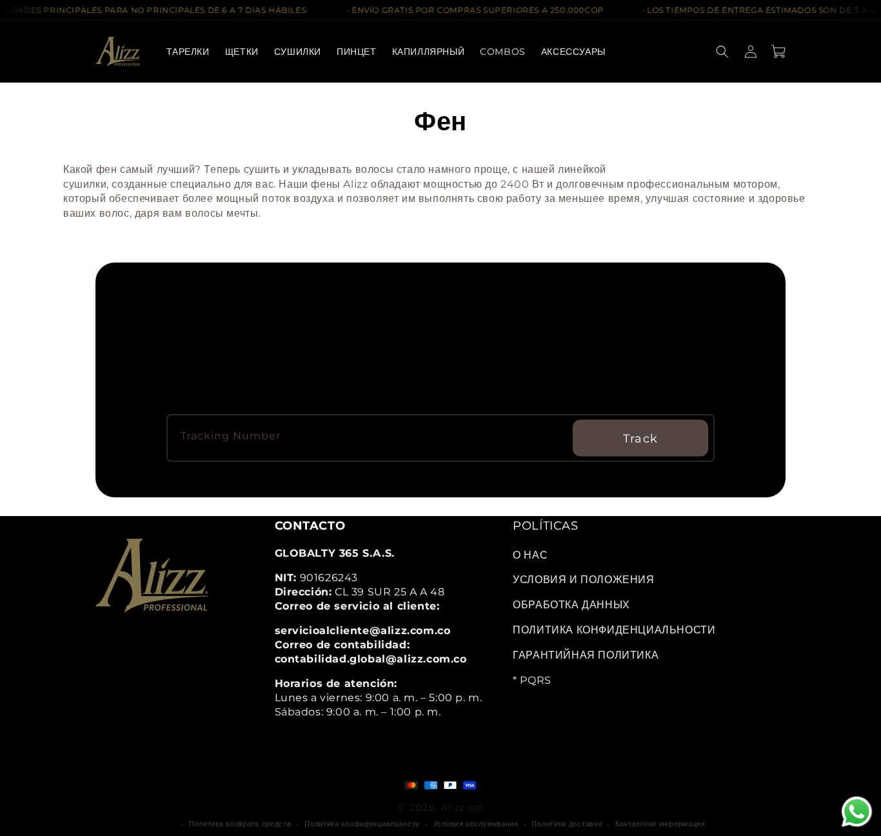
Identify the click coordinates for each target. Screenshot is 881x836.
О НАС (530, 555)
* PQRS (532, 680)
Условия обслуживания (476, 823)
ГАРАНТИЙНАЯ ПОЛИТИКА (585, 655)
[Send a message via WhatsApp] (857, 812)
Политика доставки (566, 823)
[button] (297, 51)
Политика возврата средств (240, 823)
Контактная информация (660, 823)
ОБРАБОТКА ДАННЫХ (571, 605)
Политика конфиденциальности (362, 823)
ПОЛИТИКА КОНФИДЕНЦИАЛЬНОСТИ (614, 630)
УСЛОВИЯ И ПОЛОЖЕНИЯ (583, 579)
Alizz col (461, 807)
